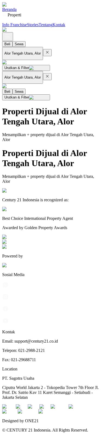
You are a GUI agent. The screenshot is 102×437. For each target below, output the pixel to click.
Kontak (58, 24)
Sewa (19, 44)
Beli (7, 44)
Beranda (9, 9)
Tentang (45, 24)
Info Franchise (14, 24)
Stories (33, 24)
